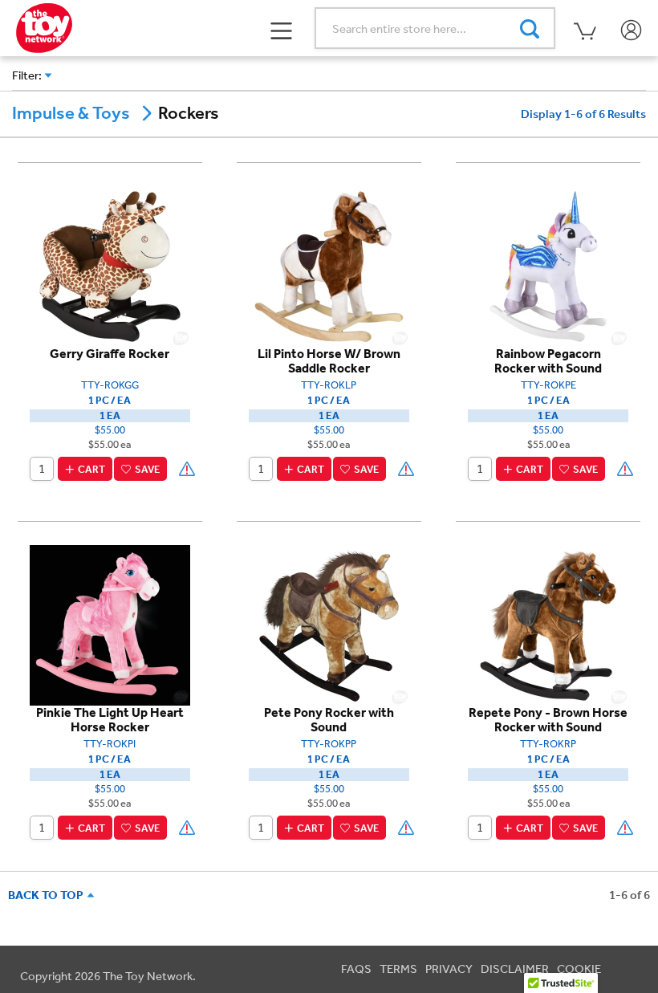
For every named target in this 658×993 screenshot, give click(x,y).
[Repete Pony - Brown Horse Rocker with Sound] (548, 624)
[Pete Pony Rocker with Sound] (329, 624)
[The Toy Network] (44, 26)
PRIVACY (449, 969)
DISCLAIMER (515, 969)
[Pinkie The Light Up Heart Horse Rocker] (110, 624)
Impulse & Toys (71, 114)
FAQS (356, 969)
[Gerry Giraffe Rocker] (110, 265)
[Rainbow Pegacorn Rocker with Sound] (548, 265)
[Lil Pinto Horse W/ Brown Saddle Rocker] (329, 265)
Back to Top (48, 895)
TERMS (398, 969)
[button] (282, 29)
